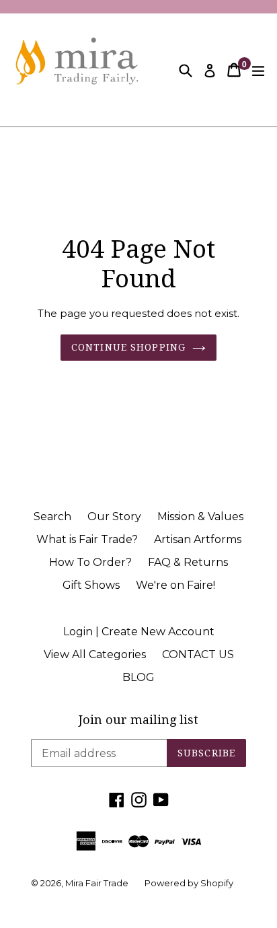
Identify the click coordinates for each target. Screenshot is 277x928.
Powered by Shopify (189, 883)
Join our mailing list (138, 720)
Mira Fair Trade (96, 883)
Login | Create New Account (138, 631)
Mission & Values (200, 516)
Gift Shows (91, 585)
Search (52, 516)
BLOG (138, 677)
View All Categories (95, 654)
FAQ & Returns (188, 562)
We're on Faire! (175, 585)
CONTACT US (198, 654)
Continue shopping (128, 347)
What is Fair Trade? (87, 539)
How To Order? (90, 562)
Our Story (114, 516)
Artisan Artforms (197, 539)
